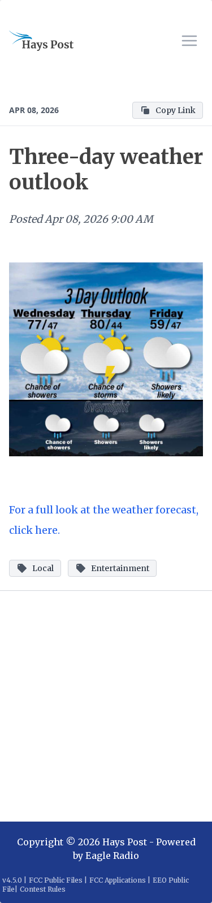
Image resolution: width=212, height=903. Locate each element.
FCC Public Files (56, 880)
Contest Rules (43, 889)
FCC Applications (117, 880)
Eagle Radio (112, 855)
